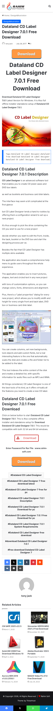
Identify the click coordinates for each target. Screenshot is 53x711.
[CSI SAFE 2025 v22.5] (13, 617)
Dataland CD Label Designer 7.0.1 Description (26, 499)
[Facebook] (7, 562)
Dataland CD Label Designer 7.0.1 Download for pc (26, 508)
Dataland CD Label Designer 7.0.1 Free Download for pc (27, 516)
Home (6, 15)
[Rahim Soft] (15, 6)
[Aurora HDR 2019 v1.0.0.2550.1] (13, 667)
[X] (13, 562)
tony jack (9, 44)
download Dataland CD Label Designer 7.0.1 (27, 542)
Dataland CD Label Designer (27, 475)
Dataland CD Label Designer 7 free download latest (27, 482)
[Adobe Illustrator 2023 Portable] (39, 642)
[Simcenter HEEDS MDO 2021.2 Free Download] (39, 618)
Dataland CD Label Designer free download (27, 534)
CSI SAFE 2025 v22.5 (11, 626)
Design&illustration (18, 15)
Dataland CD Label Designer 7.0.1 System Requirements (26, 525)
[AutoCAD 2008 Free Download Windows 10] (13, 642)
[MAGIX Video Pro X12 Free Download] (39, 667)
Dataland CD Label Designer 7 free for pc (27, 491)
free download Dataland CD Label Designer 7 (27, 551)
